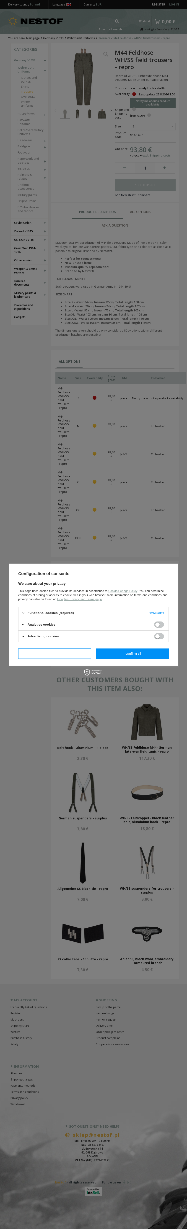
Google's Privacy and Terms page (79, 599)
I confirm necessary (54, 653)
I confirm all (132, 653)
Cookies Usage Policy (122, 590)
